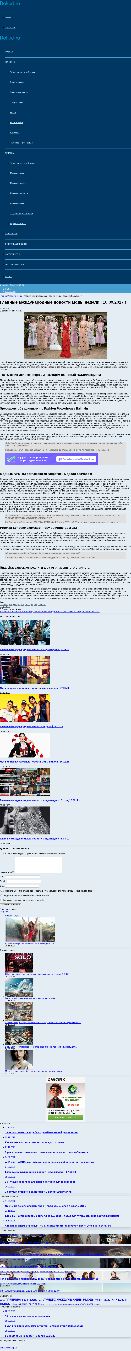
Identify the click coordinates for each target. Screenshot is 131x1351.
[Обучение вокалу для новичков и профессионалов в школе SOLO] (19, 972)
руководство (45, 1304)
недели (34, 605)
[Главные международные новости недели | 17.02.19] (25, 721)
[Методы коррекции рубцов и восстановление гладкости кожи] (19, 1069)
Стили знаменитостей (16, 244)
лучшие (39, 1300)
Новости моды (12, 254)
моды (27, 605)
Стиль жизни (11, 234)
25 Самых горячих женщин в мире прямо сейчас (29, 1266)
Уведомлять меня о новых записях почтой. (23, 900)
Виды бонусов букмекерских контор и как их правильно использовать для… (41, 1047)
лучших (49, 1299)
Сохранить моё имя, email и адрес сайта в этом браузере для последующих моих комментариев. (49, 891)
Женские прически (19, 92)
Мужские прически (19, 193)
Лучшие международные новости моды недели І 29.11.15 (32, 943)
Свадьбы (14, 133)
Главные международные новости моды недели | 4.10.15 (34, 649)
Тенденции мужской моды (22, 163)
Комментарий (7, 872)
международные (16, 605)
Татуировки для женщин (21, 143)
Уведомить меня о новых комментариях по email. (26, 895)
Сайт (2, 886)
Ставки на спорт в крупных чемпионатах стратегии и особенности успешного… (43, 1023)
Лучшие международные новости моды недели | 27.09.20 (35, 688)
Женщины (10, 62)
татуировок (87, 1304)
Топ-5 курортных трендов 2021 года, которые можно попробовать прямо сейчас (49, 1278)
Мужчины (9, 153)
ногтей (17, 1304)
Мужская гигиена (18, 224)
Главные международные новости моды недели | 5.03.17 (34, 838)
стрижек (77, 1304)
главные (4, 605)
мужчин (109, 1299)
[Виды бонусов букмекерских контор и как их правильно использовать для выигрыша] (19, 1044)
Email (3, 881)
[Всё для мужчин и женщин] (10, 5)
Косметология (16, 123)
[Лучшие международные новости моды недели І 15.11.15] (25, 757)
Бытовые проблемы (14, 264)
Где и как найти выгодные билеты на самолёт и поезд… (31, 998)
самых (54, 1304)
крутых (32, 1300)
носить (24, 1304)
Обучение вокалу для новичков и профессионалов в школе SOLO (36, 974)
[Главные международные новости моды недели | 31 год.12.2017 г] (25, 795)
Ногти (13, 112)
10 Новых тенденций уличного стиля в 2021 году (30, 1291)
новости (42, 605)
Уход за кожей (17, 102)
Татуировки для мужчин (21, 213)
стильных (69, 1304)
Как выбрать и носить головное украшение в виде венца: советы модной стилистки (52, 1254)
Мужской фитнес (18, 183)
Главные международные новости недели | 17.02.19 (31, 726)
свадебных (61, 1304)
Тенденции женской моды (22, 72)
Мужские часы (17, 203)
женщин (24, 1300)
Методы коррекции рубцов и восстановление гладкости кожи (34, 1071)
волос (2, 1300)
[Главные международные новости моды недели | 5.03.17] (25, 834)
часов (97, 1304)
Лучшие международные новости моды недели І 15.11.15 (34, 761)
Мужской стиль (17, 173)
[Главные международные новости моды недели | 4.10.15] (25, 644)
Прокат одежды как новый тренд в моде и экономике (32, 1242)
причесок (34, 1303)
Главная (4, 296)
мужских (99, 1300)
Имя (2, 876)
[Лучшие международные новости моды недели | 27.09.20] (25, 683)
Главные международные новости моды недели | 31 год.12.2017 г (40, 800)
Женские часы (17, 82)
